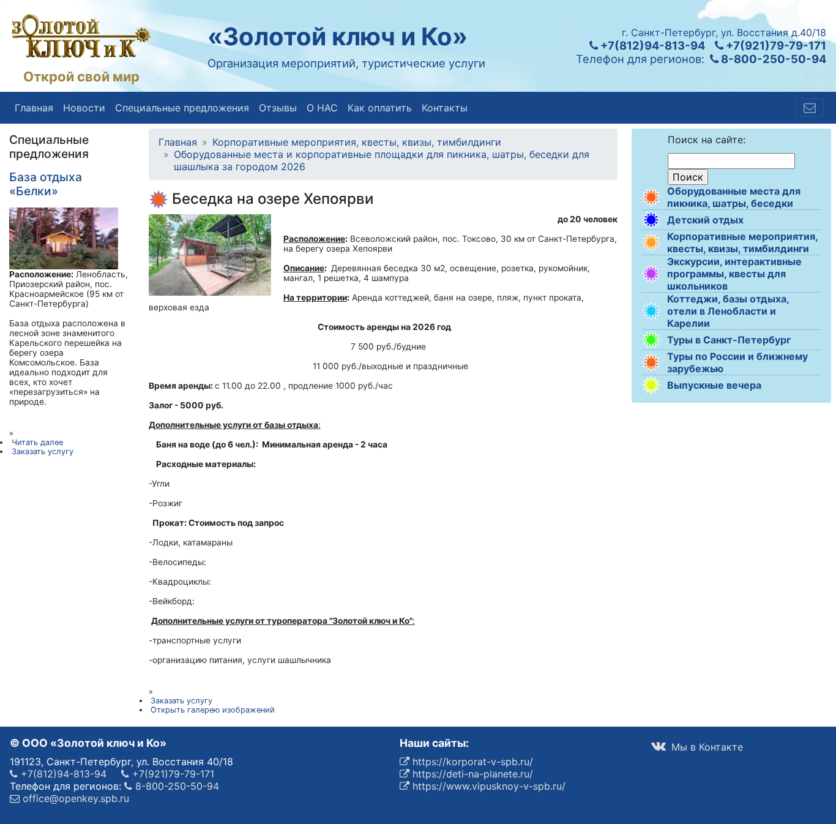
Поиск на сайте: (706, 139)
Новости (84, 108)
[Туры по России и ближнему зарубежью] (651, 362)
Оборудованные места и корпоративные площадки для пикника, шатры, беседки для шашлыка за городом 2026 (381, 160)
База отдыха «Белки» (45, 184)
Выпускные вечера (714, 385)
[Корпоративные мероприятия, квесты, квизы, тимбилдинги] (651, 242)
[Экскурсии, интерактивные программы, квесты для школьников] (651, 273)
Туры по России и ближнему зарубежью (737, 362)
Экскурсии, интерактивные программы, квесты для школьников (734, 273)
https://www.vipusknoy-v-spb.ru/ (487, 786)
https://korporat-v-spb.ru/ (471, 761)
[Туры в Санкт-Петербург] (651, 340)
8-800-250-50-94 (772, 59)
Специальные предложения (182, 108)
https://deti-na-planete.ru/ (471, 774)
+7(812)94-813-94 (651, 45)
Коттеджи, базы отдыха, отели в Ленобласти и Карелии (728, 311)
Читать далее (37, 442)
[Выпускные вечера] (651, 385)
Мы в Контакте (705, 747)
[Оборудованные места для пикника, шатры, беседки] (651, 197)
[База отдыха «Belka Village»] (63, 237)
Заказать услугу (181, 700)
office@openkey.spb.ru (74, 798)
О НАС (322, 108)
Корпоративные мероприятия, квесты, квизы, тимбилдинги (742, 242)
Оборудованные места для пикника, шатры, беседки (734, 197)
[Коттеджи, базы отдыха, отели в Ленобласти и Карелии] (651, 311)
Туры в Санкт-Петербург (729, 340)
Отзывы (278, 108)
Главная (34, 108)
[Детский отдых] (651, 220)
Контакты (445, 108)
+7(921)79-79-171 (774, 45)
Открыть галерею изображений (213, 709)
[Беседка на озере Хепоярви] (210, 254)
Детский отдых (705, 220)
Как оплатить (380, 108)
